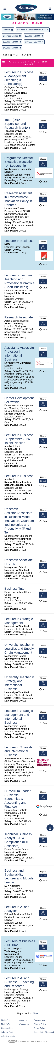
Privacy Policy (40, 1024)
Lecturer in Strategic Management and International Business (18, 716)
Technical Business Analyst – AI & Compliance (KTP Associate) (18, 840)
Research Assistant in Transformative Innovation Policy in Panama (18, 199)
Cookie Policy (39, 1028)
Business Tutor (15, 588)
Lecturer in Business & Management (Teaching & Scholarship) (18, 78)
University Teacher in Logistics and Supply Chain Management (19, 648)
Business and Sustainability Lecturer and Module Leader (18, 876)
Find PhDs (5, 1024)
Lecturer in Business (18, 476)
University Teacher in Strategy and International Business (19, 683)
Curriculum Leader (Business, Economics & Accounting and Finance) (17, 799)
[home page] (26, 12)
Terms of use (39, 1020)
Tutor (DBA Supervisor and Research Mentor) (17, 123)
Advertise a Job (8, 1036)
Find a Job (5, 1020)
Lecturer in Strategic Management (18, 621)
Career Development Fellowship (19, 400)
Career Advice (7, 1028)
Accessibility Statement (44, 1032)
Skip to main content (11, 2)
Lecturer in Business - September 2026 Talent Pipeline (18, 439)
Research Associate (18, 317)
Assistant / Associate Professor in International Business (19, 353)
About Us (23, 1020)
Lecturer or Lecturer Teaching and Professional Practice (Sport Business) (19, 281)
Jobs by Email (7, 1032)
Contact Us (24, 1024)
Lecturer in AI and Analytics (16, 909)
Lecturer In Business (18, 241)
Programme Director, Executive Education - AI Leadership (19, 162)
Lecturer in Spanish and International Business (18, 751)
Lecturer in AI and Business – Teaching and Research (19, 982)
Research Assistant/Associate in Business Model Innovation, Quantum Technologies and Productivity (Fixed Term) (19, 520)
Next (35, 1013)
